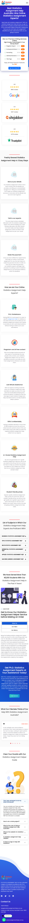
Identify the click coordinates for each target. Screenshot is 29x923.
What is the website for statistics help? (13, 832)
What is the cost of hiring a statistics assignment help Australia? (11, 827)
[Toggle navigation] (27, 3)
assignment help (12, 319)
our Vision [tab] (14, 627)
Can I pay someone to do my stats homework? (12, 801)
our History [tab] (14, 630)
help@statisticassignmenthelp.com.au (11, 908)
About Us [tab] (14, 623)
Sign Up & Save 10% (14, 68)
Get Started (14, 696)
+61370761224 (4, 906)
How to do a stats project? (11, 821)
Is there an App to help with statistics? (11, 842)
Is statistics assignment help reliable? (12, 837)
